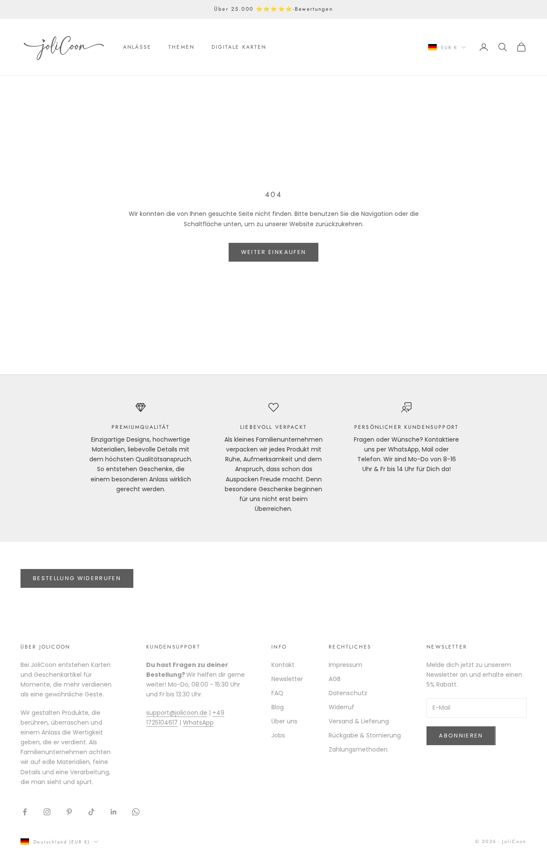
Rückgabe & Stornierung (365, 735)
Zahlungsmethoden (358, 749)
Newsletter (287, 679)
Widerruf (341, 707)
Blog (277, 707)
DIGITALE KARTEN (239, 47)
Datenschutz (348, 693)
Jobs (278, 735)
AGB (335, 679)
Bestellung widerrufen (77, 578)
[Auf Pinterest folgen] (69, 812)
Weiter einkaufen (273, 252)
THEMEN (181, 47)
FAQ (277, 693)
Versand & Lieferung (359, 721)
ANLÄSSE (137, 47)
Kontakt (282, 665)
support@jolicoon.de (176, 712)
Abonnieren (461, 735)
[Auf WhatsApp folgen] (136, 812)
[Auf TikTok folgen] (91, 812)
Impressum (345, 665)
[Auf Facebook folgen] (25, 812)
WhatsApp (198, 722)
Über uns (284, 721)
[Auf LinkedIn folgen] (113, 812)
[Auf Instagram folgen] (47, 812)
